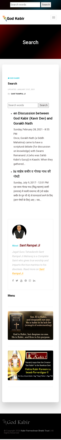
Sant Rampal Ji (18, 94)
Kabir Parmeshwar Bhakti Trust (35, 430)
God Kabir (14, 78)
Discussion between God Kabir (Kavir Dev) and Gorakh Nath (32, 118)
